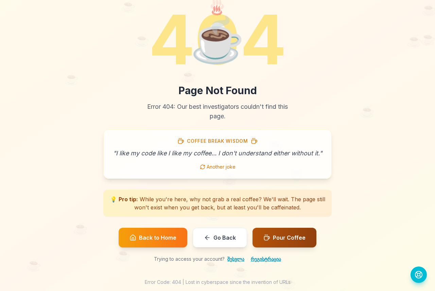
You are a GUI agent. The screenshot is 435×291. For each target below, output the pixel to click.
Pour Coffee (289, 237)
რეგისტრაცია (266, 259)
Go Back (224, 237)
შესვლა (235, 259)
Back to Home (157, 237)
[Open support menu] (419, 275)
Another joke (221, 167)
